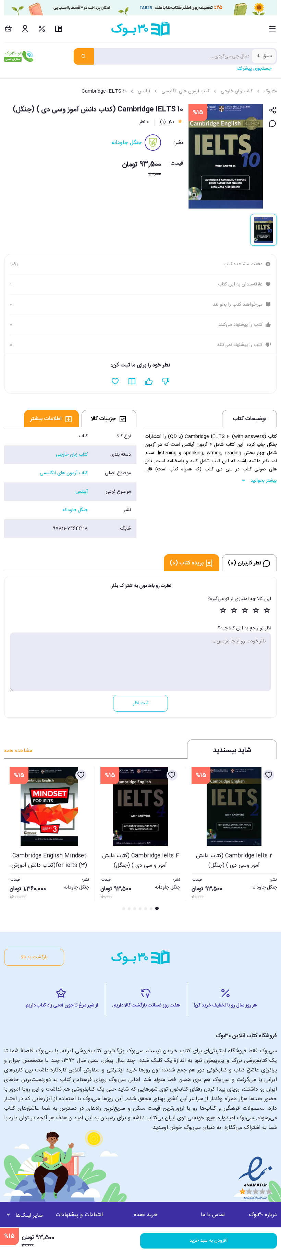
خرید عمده (146, 1214)
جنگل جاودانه (126, 142)
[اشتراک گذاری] (272, 110)
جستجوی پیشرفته (253, 69)
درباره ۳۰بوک (263, 1214)
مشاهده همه (18, 751)
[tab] (109, 418)
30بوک (270, 91)
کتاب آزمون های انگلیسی (185, 91)
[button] (13, 839)
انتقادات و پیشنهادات (79, 1214)
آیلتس (144, 91)
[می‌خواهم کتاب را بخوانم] (132, 381)
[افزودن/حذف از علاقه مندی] (268, 775)
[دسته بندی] (272, 29)
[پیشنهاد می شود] (149, 381)
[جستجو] (84, 56)
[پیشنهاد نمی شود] (165, 381)
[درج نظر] (272, 124)
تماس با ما (213, 1214)
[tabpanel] (70, 482)
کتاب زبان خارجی (237, 91)
